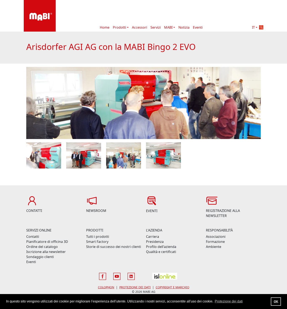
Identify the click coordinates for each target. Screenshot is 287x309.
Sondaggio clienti (40, 256)
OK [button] (276, 301)
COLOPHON (106, 287)
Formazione (215, 241)
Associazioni (215, 236)
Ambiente (213, 246)
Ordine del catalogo (42, 246)
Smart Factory (97, 241)
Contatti (32, 236)
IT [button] (253, 27)
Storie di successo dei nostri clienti (113, 246)
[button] (261, 27)
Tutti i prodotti (97, 236)
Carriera (152, 236)
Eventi (198, 27)
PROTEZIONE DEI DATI (135, 287)
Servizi (155, 27)
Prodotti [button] (119, 27)
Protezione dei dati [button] (229, 301)
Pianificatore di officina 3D (47, 241)
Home (104, 27)
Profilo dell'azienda (161, 246)
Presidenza (155, 241)
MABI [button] (168, 27)
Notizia (184, 27)
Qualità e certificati (161, 251)
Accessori (139, 27)
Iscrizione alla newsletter (46, 251)
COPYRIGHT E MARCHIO (172, 287)
